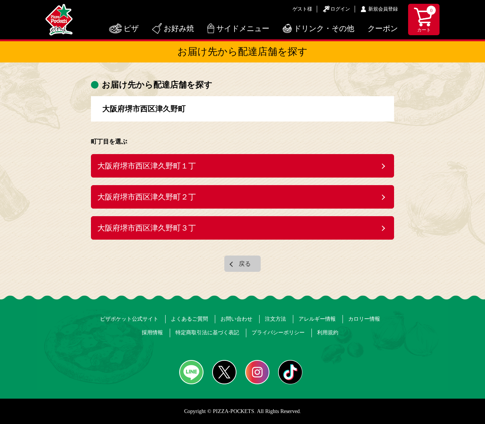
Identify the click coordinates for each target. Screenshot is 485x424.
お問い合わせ (236, 319)
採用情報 (152, 332)
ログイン (340, 9)
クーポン (383, 28)
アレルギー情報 (317, 319)
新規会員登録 (383, 9)
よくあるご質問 (189, 319)
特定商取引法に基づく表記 (207, 332)
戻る (245, 263)
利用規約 (327, 332)
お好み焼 (179, 28)
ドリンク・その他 (324, 28)
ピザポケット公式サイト (129, 319)
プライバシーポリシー (278, 332)
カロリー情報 (364, 319)
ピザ (131, 28)
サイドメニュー (242, 28)
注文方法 (275, 319)
